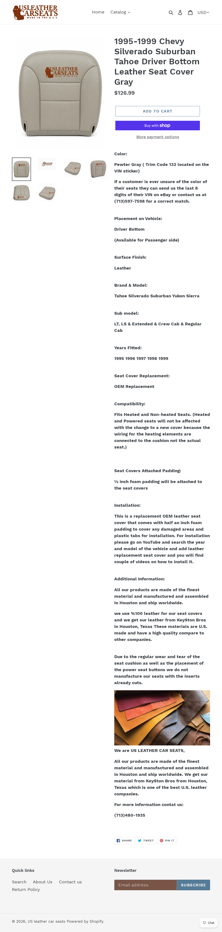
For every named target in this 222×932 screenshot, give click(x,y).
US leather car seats (46, 921)
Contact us (70, 881)
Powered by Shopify (85, 921)
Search (19, 881)
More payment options (157, 136)
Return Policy (26, 889)
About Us (42, 881)
